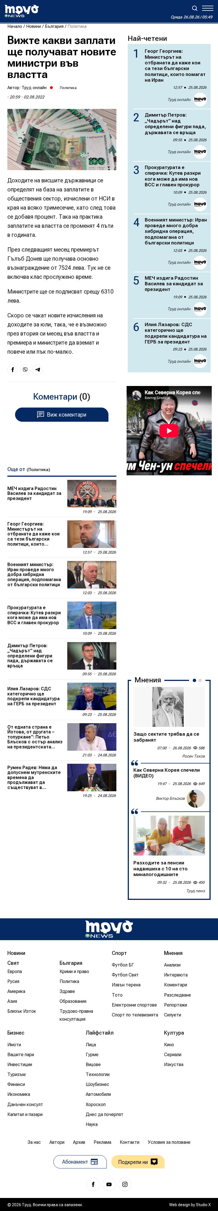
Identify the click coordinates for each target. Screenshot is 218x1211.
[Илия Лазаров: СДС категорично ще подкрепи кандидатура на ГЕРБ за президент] (91, 696)
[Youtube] (109, 1184)
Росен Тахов (193, 756)
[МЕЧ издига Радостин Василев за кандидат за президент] (91, 493)
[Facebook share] (12, 370)
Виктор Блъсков (170, 798)
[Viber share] (25, 370)
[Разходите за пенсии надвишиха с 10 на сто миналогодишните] (169, 836)
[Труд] (109, 929)
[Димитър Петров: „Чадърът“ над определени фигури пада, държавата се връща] (91, 656)
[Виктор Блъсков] (196, 799)
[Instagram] (125, 1184)
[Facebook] (93, 1184)
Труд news (195, 891)
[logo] (22, 11)
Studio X (203, 1204)
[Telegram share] (37, 370)
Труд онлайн (34, 87)
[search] (195, 8)
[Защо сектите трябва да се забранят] (169, 707)
